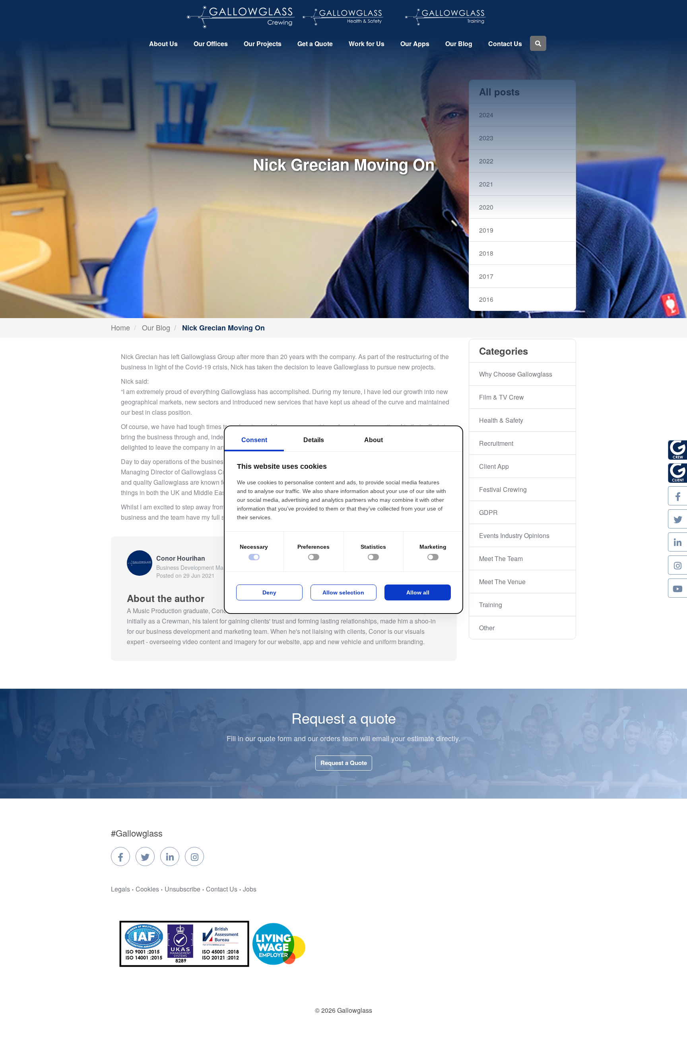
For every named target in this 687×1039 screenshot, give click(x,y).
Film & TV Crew (501, 397)
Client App (494, 466)
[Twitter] (145, 856)
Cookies (147, 888)
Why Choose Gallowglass (515, 374)
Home (120, 327)
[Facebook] (120, 856)
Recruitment (496, 443)
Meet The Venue (502, 581)
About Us (163, 43)
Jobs (249, 888)
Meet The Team (501, 558)
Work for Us (366, 43)
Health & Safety (501, 420)
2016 (486, 299)
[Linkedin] (169, 856)
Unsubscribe (182, 888)
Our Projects (262, 43)
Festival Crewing (503, 489)
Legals (120, 888)
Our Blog (458, 43)
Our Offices (211, 43)
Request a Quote (343, 762)
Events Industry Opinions (514, 535)
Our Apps (414, 43)
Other (487, 627)
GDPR (488, 512)
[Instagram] (194, 856)
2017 (486, 276)
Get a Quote (315, 43)
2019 (486, 230)
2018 (486, 253)
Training (490, 604)
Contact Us (505, 43)
